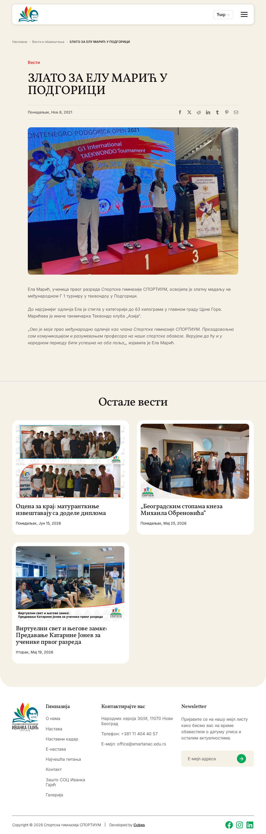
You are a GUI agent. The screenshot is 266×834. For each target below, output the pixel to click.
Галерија (54, 794)
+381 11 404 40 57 (139, 733)
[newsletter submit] (241, 759)
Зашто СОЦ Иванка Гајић (65, 782)
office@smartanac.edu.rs (141, 743)
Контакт (54, 769)
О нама (53, 718)
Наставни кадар (62, 739)
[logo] (25, 717)
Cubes (139, 825)
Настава (54, 728)
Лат (220, 29)
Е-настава (56, 749)
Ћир (221, 14)
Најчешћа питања (63, 759)
